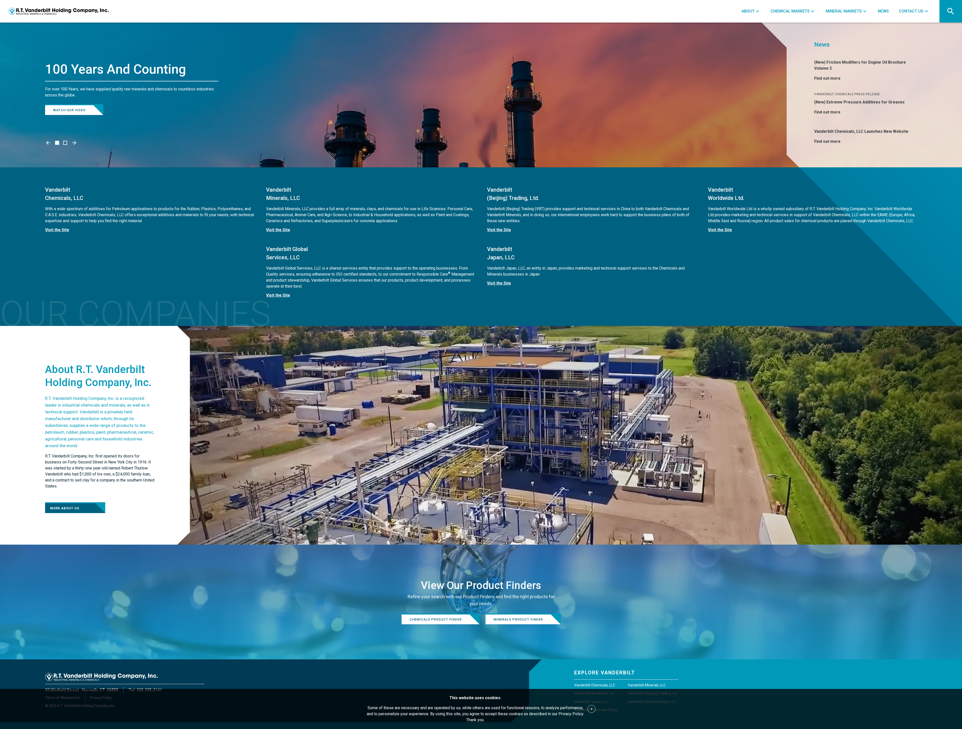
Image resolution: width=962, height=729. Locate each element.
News (822, 44)
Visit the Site (57, 229)
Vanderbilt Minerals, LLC (647, 685)
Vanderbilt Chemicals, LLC (594, 685)
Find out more (827, 78)
